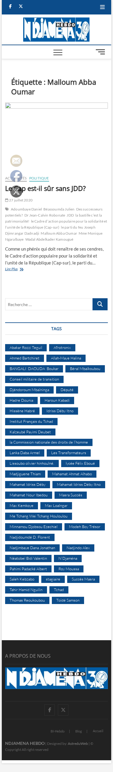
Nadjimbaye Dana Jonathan (32, 547)
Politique (39, 178)
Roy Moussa (68, 568)
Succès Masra (83, 579)
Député (67, 389)
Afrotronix (62, 347)
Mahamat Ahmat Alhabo (72, 473)
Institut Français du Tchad (31, 421)
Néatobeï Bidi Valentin (28, 558)
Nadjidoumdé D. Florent (30, 537)
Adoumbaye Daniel (26, 209)
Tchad (59, 589)
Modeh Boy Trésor (84, 526)
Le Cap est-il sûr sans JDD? (45, 188)
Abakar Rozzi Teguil (26, 347)
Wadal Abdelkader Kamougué (49, 239)
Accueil (98, 731)
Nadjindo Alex (78, 547)
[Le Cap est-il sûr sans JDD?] (56, 137)
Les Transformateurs (68, 452)
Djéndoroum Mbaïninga (29, 389)
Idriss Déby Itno (60, 410)
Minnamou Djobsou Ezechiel (34, 526)
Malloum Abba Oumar (59, 233)
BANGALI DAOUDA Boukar (34, 368)
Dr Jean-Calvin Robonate (44, 215)
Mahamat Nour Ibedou (29, 494)
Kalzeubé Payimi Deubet (30, 431)
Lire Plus (15, 269)
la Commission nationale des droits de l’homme (49, 442)
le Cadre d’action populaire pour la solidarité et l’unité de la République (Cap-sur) (56, 224)
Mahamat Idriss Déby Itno (79, 484)
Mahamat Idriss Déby (28, 484)
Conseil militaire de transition (34, 379)
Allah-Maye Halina (66, 358)
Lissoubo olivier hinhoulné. (32, 463)
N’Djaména (67, 558)
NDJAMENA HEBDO (25, 743)
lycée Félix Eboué (80, 463)
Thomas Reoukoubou (27, 600)
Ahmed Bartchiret (24, 358)
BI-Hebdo (57, 731)
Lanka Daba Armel (25, 452)
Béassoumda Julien (58, 209)
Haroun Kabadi (57, 400)
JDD (70, 215)
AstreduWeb (78, 743)
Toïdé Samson (68, 600)
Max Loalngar (56, 505)
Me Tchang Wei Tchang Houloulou (38, 516)
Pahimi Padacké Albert (28, 568)
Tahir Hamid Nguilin (26, 589)
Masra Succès (70, 494)
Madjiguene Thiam (25, 473)
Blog (78, 731)
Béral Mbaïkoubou (85, 368)
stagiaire (53, 579)
